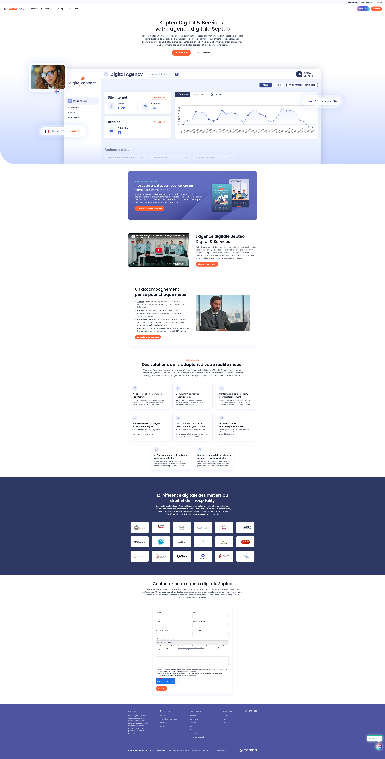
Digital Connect (367, 2)
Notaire (162, 726)
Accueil (225, 715)
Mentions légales (183, 751)
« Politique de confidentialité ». (189, 675)
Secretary (193, 730)
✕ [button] (381, 737)
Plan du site (172, 751)
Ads (191, 726)
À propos (61, 9)
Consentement (221, 751)
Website (193, 715)
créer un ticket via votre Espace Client (191, 648)
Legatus (379, 2)
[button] (34, 9)
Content (193, 723)
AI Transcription (195, 733)
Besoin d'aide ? (374, 738)
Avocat (162, 715)
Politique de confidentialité (200, 751)
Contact (226, 723)
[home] (14, 8)
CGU (212, 751)
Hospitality (164, 723)
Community (194, 719)
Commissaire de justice (168, 719)
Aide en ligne (353, 2)
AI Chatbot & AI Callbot (198, 737)
